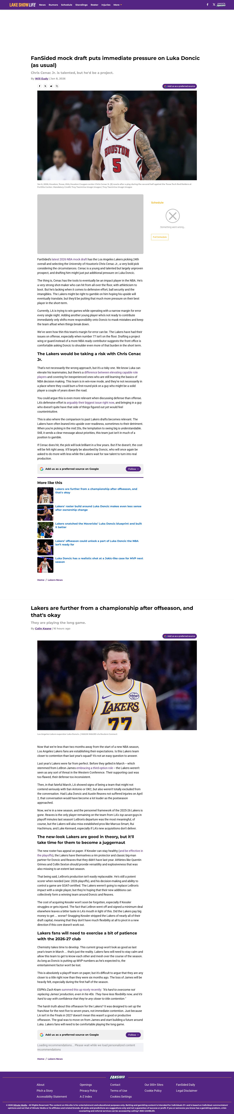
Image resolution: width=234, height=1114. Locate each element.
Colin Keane (43, 628)
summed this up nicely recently (81, 989)
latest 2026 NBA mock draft (69, 259)
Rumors (53, 4)
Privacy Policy (88, 1090)
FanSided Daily (185, 1084)
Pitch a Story (45, 1090)
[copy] (57, 86)
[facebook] (207, 4)
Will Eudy (41, 78)
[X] (214, 4)
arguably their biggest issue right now (90, 402)
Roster (94, 4)
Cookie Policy (153, 1090)
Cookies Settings (121, 1096)
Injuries (105, 4)
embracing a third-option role (94, 768)
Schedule (66, 4)
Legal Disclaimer (186, 1090)
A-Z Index (86, 1096)
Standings (81, 4)
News (42, 4)
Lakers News (55, 580)
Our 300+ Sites (154, 1084)
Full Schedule (160, 237)
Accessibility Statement (52, 1096)
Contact (115, 1084)
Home (40, 580)
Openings (86, 1084)
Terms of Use (118, 1090)
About (40, 1084)
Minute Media (20, 1105)
